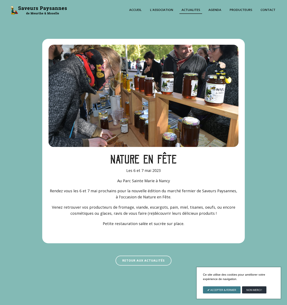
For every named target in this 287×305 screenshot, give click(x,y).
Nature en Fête (144, 158)
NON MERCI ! (254, 290)
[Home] (38, 10)
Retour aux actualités (143, 260)
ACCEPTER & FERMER (223, 290)
